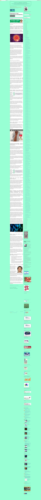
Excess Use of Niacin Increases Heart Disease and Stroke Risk (28, 446)
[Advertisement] (15, 307)
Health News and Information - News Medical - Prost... (27, 39)
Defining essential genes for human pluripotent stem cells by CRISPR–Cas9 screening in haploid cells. (18, 171)
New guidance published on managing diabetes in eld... (27, 139)
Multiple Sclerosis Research (27, 147)
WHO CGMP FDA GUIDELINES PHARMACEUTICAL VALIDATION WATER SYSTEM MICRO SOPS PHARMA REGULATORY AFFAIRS (28, 444)
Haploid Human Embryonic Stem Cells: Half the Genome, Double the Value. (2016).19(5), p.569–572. (16, 257)
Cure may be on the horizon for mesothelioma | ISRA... (27, 193)
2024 (25, 25)
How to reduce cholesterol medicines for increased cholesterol (28, 479)
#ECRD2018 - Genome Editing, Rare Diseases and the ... (28, 195)
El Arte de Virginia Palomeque (27, 454)
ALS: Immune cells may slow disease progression (27, 164)
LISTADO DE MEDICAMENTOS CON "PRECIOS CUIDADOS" (27, 474)
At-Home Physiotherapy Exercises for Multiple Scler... (28, 148)
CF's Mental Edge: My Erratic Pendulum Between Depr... (27, 57)
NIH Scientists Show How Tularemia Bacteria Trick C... (27, 47)
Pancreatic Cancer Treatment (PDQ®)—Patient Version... (27, 206)
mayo (25, 36)
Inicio (16, 311)
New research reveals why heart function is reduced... (27, 215)
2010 (25, 227)
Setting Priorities (26, 49)
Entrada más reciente (12, 311)
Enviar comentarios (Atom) (14, 312)
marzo (25, 219)
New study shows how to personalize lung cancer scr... (27, 217)
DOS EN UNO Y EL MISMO (27, 441)
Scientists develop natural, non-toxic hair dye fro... (28, 153)
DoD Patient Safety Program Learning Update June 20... (27, 158)
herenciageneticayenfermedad (27, 410)
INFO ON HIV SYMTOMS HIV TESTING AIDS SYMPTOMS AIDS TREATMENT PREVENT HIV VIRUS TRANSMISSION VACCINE (27, 477)
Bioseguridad (26, 419)
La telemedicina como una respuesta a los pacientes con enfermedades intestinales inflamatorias (29, 438)
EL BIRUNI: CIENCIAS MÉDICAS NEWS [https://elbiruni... (27, 38)
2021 (25, 27)
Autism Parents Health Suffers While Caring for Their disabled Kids (29, 464)
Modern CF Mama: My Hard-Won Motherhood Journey (28, 174)
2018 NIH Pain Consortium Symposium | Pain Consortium (28, 197)
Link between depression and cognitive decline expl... (27, 169)
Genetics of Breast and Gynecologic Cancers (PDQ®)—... (28, 212)
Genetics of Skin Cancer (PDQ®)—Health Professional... (28, 209)
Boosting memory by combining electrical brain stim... (28, 161)
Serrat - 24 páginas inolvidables (28, 459)
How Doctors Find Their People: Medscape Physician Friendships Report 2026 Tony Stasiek (27, 415)
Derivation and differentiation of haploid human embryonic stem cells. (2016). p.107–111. (16, 260)
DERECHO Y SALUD (27, 423)
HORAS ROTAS (26, 427)
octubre (26, 32)
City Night (28, 455)
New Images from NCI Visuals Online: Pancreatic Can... (27, 50)
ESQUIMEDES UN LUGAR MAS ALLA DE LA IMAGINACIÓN (28, 466)
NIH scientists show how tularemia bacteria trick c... (28, 45)
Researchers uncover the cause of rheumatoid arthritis (28, 157)
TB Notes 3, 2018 (26, 54)
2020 (25, 28)
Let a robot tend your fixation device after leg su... (27, 192)
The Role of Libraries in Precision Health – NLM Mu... (28, 186)
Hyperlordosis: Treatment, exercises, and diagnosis (27, 130)
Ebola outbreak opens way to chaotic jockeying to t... (27, 190)
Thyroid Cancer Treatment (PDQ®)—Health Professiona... (28, 205)
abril (25, 218)
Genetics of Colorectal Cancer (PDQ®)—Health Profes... (27, 210)
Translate (28, 18)
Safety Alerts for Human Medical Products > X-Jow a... (28, 176)
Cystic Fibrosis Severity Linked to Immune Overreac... (28, 184)
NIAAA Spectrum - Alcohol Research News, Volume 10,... (28, 200)
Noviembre (25, 453)
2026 (25, 23)
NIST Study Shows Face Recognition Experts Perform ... (28, 182)
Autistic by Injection (26, 462)
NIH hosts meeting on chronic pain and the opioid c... (27, 137)
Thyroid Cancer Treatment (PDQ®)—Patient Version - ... (28, 203)
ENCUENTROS (26, 458)
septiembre (26, 33)
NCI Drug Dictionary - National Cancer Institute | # (27, 58)
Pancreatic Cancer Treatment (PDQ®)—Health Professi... (27, 207)
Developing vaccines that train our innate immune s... (28, 55)
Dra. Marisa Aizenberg (27, 436)
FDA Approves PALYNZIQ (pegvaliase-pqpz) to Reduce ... (28, 180)
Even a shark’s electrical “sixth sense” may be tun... (27, 41)
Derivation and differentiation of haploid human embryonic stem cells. (18, 94)
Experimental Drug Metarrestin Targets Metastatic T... (27, 136)
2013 (25, 225)
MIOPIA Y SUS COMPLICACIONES (29, 449)
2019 (25, 29)
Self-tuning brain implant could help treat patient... (28, 202)
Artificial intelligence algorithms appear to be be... (28, 214)
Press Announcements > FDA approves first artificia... (27, 42)
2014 (25, 224)
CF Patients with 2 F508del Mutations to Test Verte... (27, 171)
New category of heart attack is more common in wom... (27, 144)
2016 (25, 222)
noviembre (26, 31)
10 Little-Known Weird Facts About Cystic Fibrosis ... (27, 172)
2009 (25, 228)
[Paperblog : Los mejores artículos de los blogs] (25, 301)
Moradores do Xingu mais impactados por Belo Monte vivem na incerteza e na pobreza (28, 472)
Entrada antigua (21, 311)
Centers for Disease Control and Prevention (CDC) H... (27, 52)
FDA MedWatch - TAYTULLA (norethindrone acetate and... (27, 199)
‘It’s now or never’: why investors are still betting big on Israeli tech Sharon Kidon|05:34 (27, 418)
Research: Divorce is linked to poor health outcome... (27, 152)
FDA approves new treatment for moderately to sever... (28, 44)
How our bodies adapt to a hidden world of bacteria (28, 189)
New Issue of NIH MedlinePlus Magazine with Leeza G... (27, 187)
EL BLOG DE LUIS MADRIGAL (26, 441)
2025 (25, 24)
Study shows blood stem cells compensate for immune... (27, 142)
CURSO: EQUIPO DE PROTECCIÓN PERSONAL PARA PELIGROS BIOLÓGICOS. (28, 421)
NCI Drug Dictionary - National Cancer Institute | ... (27, 60)
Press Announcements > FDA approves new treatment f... (27, 132)
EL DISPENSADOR (26, 408)
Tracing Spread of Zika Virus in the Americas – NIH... (27, 179)
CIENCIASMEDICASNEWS (20, 2)
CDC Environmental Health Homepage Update (27, 175)
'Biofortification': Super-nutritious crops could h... (28, 160)
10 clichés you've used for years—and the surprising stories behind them (27, 409)
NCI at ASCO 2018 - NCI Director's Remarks (27, 134)
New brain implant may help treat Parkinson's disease (28, 140)
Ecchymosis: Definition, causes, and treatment (28, 168)
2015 (25, 223)
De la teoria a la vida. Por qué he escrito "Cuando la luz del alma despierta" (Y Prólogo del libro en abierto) (28, 433)
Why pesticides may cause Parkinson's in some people (27, 163)
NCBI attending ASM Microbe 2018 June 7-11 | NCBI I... (27, 48)
